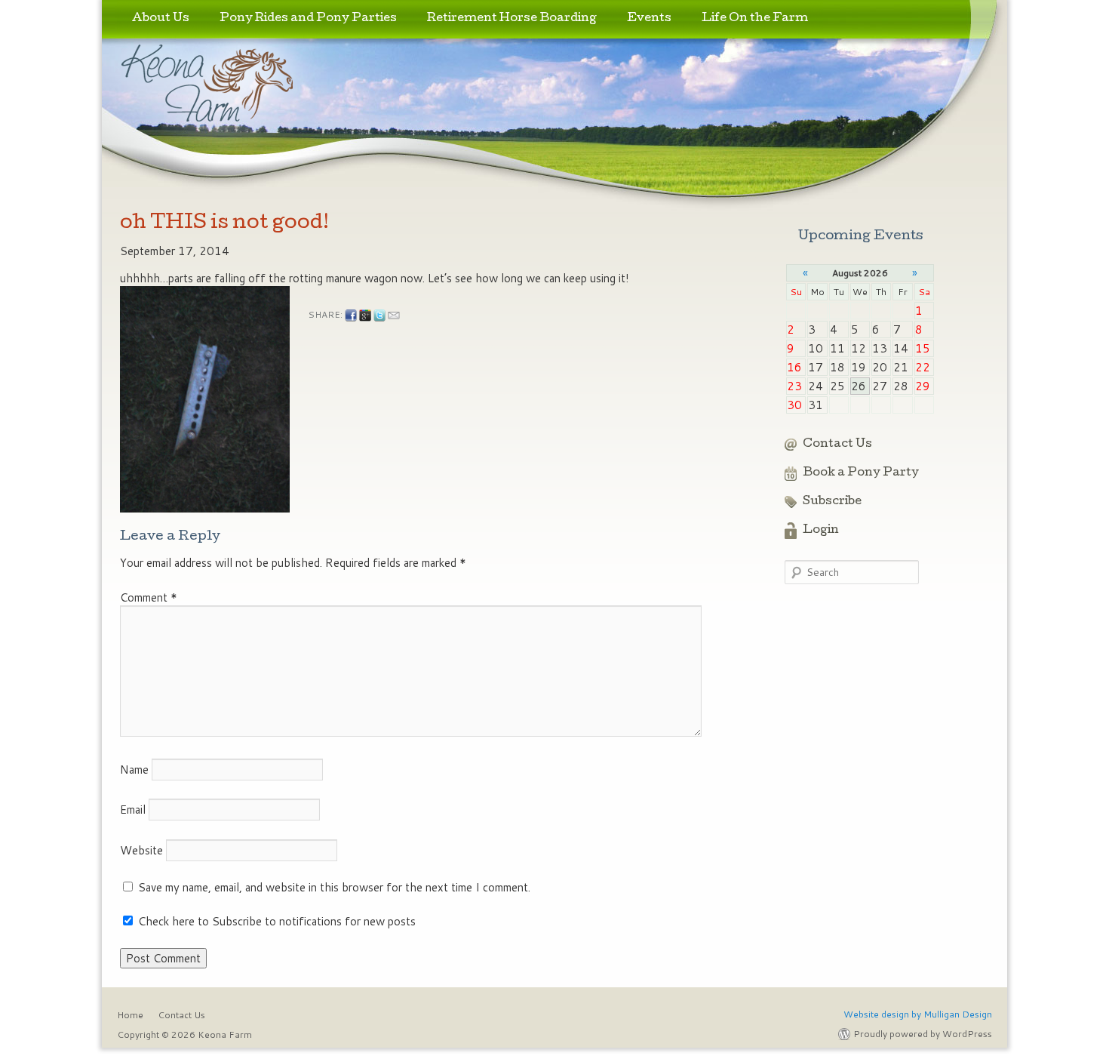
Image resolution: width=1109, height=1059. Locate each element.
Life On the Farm (755, 19)
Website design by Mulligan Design (917, 1014)
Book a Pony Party (861, 473)
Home (130, 1014)
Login (821, 531)
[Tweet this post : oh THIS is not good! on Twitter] (379, 315)
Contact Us (837, 445)
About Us (160, 19)
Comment (148, 597)
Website (141, 850)
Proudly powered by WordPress (922, 1033)
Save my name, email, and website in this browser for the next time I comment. (334, 887)
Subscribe (832, 502)
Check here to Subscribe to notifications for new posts (275, 921)
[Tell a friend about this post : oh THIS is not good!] (394, 315)
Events (649, 19)
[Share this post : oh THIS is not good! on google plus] (365, 315)
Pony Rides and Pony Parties (308, 19)
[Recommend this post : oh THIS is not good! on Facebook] (351, 315)
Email (133, 809)
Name (134, 769)
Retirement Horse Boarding (512, 19)
